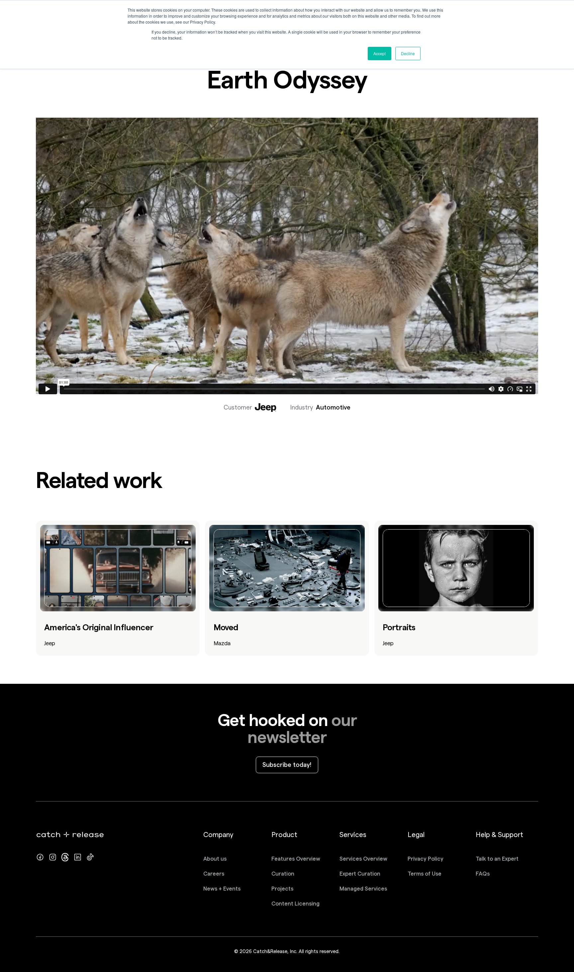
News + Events (221, 889)
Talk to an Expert (497, 859)
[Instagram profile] (52, 857)
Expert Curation (359, 874)
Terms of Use (424, 874)
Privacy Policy (425, 859)
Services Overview (363, 859)
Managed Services (363, 889)
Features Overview (295, 859)
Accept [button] (379, 53)
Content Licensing (295, 904)
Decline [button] (408, 53)
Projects (282, 889)
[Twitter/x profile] (65, 857)
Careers (213, 874)
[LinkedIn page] (77, 857)
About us (215, 859)
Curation (282, 874)
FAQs (483, 874)
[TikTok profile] (90, 857)
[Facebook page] (40, 857)
